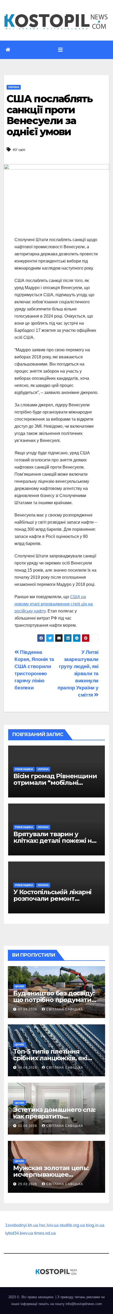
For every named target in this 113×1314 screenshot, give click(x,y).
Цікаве (19, 986)
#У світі (19, 150)
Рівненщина (24, 769)
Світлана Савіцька (64, 1009)
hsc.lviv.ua (49, 1225)
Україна (13, 87)
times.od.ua (45, 1233)
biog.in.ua (95, 1225)
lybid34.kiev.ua (19, 1233)
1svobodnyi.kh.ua (21, 1225)
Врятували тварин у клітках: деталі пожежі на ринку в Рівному (54, 840)
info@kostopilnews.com (84, 1304)
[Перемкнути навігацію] (60, 50)
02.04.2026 (28, 1126)
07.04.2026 (28, 1009)
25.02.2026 (28, 1184)
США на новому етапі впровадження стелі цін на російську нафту (53, 604)
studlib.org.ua (72, 1225)
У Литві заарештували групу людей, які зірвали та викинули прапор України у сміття (78, 673)
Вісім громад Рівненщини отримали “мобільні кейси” (55, 782)
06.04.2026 (28, 1067)
